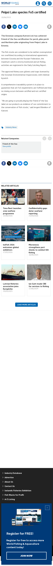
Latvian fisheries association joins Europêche (11, 286)
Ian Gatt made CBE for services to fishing (39, 285)
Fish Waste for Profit (14, 495)
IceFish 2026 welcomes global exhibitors (11, 247)
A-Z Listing (10, 499)
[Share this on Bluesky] (20, 26)
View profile (7, 146)
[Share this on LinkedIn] (14, 26)
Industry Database (13, 473)
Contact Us (10, 486)
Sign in (19, 21)
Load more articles (26, 304)
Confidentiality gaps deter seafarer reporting (38, 211)
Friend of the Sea (10, 144)
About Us (9, 481)
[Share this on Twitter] (9, 26)
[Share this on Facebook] (3, 26)
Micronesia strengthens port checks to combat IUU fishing (39, 248)
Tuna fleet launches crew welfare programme (12, 211)
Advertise (9, 477)
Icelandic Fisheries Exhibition (18, 490)
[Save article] (49, 26)
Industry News (11, 127)
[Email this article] (25, 26)
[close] (51, 21)
